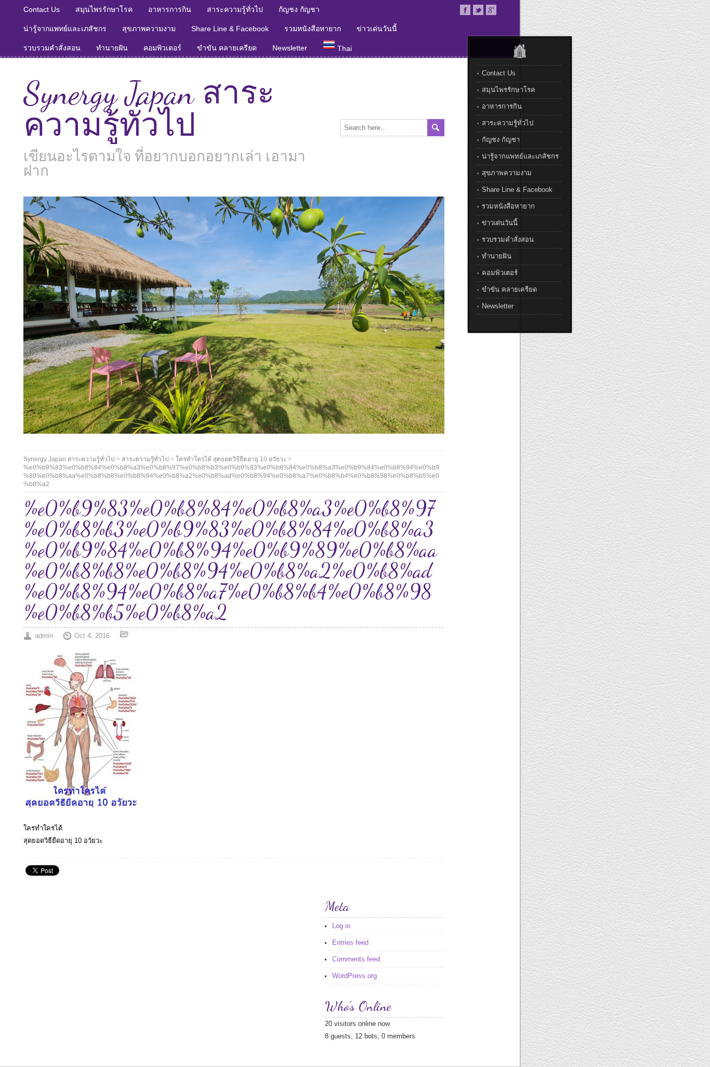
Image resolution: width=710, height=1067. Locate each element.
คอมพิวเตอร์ (162, 48)
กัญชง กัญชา (299, 9)
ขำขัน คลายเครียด (227, 48)
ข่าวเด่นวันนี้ (377, 28)
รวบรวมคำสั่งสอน (52, 48)
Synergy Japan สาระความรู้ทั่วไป (148, 109)
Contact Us (41, 9)
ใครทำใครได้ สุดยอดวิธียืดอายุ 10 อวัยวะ (231, 459)
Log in (341, 926)
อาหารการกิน (169, 9)
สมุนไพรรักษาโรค (104, 9)
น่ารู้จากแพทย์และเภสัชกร (65, 28)
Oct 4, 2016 (92, 636)
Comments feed (356, 959)
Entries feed (350, 942)
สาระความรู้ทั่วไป (235, 9)
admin (44, 636)
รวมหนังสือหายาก (312, 28)
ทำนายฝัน (112, 48)
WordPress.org (354, 976)
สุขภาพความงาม (149, 28)
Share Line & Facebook (230, 28)
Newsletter (289, 48)
